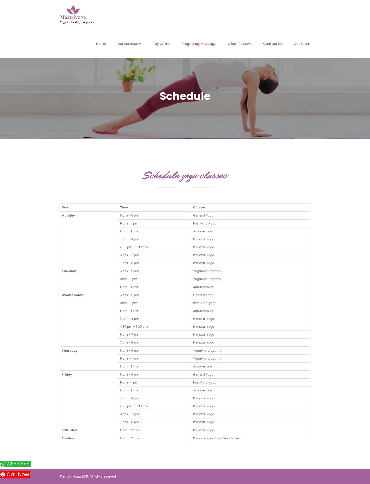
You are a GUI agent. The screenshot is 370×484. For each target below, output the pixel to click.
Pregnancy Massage (199, 43)
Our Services (127, 43)
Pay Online (161, 43)
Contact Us (272, 43)
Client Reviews (240, 43)
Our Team (302, 43)
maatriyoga (72, 476)
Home (101, 43)
